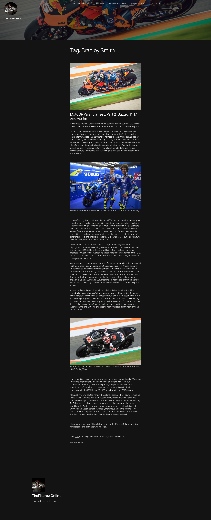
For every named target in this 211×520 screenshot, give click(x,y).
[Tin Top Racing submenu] (156, 3)
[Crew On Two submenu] (117, 3)
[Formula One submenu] (105, 3)
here (77, 436)
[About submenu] (164, 3)
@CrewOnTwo (122, 424)
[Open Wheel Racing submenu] (143, 3)
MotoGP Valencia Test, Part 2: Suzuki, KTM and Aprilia (103, 116)
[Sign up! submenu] (83, 3)
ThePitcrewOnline (12, 18)
